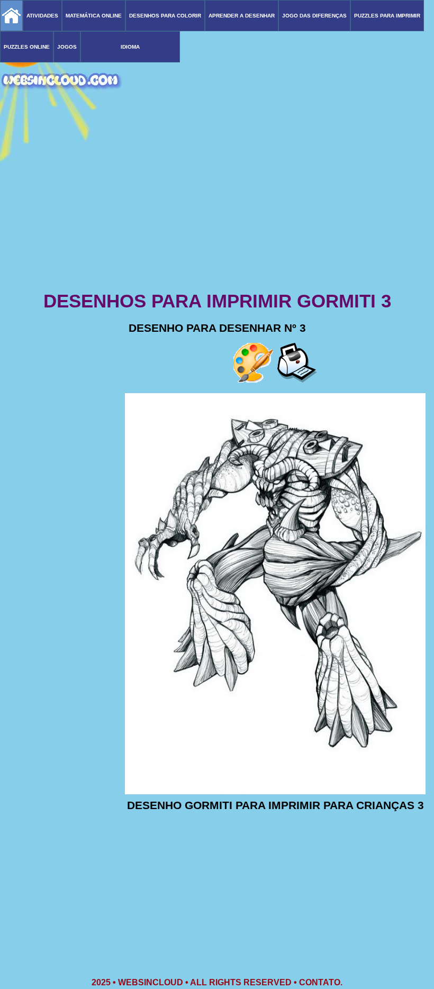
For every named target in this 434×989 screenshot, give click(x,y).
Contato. (320, 982)
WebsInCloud (150, 982)
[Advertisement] (217, 206)
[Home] (11, 15)
